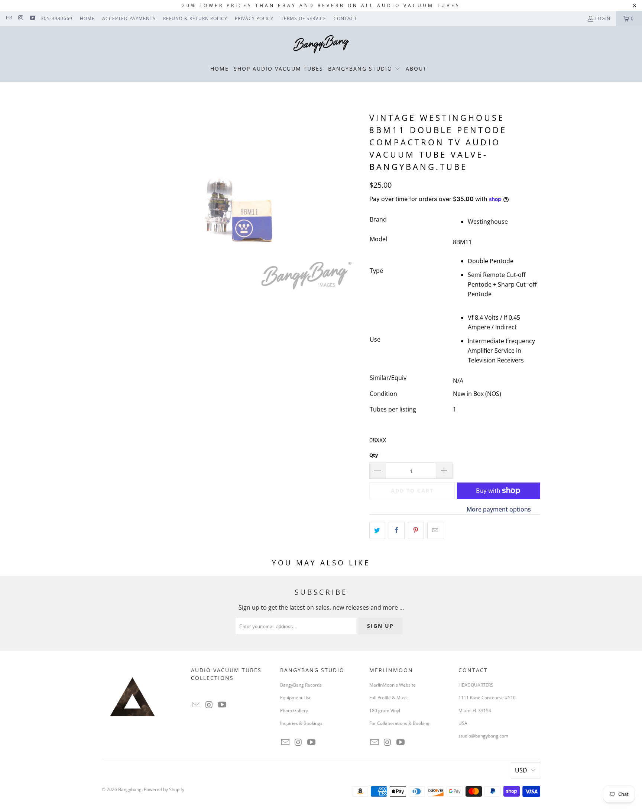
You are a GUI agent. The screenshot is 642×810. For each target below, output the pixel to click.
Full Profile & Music (389, 697)
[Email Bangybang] (9, 18)
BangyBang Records (301, 685)
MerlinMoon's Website (392, 685)
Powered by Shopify (164, 789)
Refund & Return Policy (195, 18)
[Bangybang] (321, 44)
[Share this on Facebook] (397, 530)
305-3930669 (56, 18)
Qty (373, 455)
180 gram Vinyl (384, 710)
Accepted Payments (129, 18)
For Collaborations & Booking (399, 723)
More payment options (499, 509)
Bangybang (130, 789)
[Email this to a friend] (435, 530)
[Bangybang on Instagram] (20, 18)
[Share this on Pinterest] (416, 530)
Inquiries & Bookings (301, 723)
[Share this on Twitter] (377, 530)
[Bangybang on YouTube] (32, 18)
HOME (87, 18)
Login (602, 18)
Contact (345, 18)
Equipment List (295, 697)
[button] (364, 69)
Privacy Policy (254, 18)
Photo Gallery (294, 710)
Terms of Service (303, 18)
